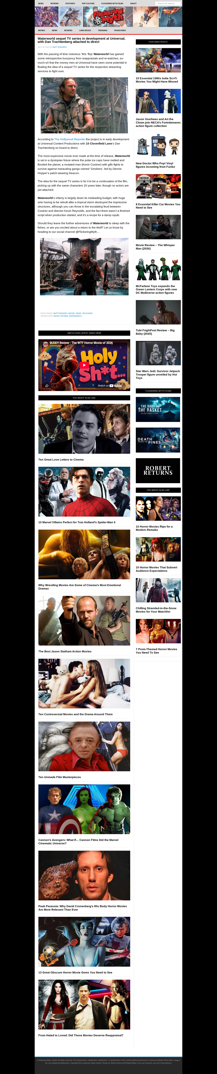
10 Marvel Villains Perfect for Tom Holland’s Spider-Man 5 (76, 522)
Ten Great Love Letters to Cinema (61, 459)
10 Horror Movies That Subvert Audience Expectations (156, 569)
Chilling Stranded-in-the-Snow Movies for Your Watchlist (156, 610)
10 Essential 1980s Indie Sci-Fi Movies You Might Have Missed (157, 80)
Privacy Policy (130, 1063)
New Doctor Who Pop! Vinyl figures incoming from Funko (155, 165)
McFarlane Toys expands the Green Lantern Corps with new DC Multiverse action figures (156, 289)
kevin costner (61, 316)
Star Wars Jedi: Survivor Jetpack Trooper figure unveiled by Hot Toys (158, 374)
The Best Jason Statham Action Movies (65, 651)
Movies (71, 313)
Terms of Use (116, 1063)
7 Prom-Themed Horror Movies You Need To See (156, 651)
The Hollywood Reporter (69, 139)
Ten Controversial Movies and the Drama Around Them (75, 714)
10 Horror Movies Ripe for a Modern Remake (154, 528)
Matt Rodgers (60, 313)
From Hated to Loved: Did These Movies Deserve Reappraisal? (80, 1035)
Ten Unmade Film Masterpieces (59, 777)
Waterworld (75, 316)
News (78, 313)
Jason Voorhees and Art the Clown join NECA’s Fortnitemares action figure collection (158, 122)
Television (87, 313)
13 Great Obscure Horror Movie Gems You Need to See (75, 972)
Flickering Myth (108, 16)
